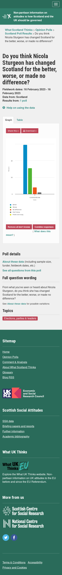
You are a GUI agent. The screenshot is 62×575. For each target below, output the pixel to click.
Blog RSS (8, 377)
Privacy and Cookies (14, 567)
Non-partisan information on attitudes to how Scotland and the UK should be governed (34, 16)
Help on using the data (20, 108)
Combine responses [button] (44, 226)
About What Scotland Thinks (19, 367)
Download (30, 130)
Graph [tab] (8, 119)
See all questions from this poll (21, 270)
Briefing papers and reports (18, 426)
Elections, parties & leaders (20, 318)
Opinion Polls (10, 357)
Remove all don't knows (19, 226)
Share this (12, 130)
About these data (13, 261)
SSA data (8, 421)
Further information (13, 431)
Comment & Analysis (14, 362)
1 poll (23, 100)
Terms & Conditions (13, 562)
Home (6, 352)
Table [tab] (20, 119)
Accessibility (35, 562)
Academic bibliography (15, 436)
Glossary (7, 372)
